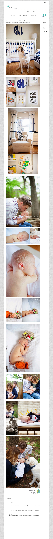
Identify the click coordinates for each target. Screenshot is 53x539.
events (43, 23)
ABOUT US (28, 11)
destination (44, 21)
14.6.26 (11, 514)
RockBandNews (21, 505)
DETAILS (23, 11)
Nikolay (9, 509)
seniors (44, 27)
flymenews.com (22, 515)
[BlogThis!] (8, 498)
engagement (44, 22)
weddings (44, 28)
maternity (44, 26)
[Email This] (7, 498)
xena (9, 504)
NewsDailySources (22, 510)
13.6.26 (11, 504)
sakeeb (9, 514)
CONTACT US (33, 11)
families (44, 24)
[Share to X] (9, 498)
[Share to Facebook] (10, 498)
